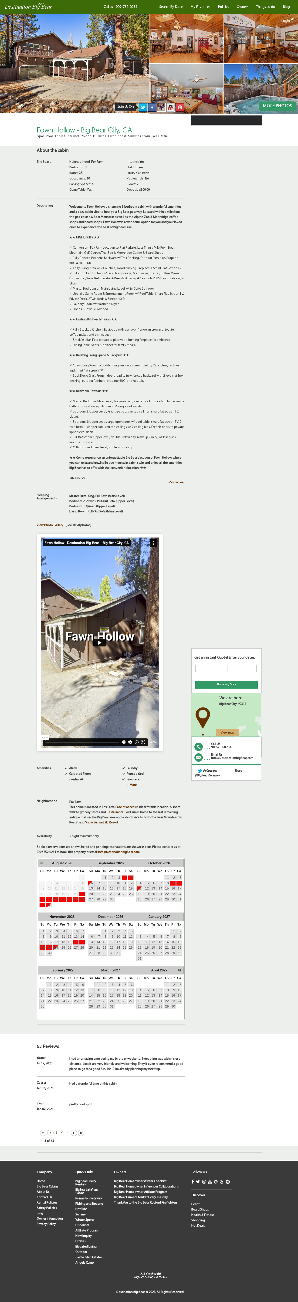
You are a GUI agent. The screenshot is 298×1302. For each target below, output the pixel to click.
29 (82, 899)
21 (98, 894)
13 (91, 888)
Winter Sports (84, 1220)
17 (118, 888)
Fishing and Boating (89, 1204)
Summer (81, 1214)
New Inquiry (83, 1236)
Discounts (82, 1225)
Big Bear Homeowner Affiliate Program (140, 1192)
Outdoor (81, 1252)
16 (112, 888)
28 (76, 899)
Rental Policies (47, 1202)
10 (118, 883)
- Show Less (177, 482)
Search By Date (171, 7)
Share (239, 771)
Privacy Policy (46, 1224)
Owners (242, 7)
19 (131, 888)
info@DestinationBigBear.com (119, 852)
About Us (43, 1192)
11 (124, 883)
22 (82, 894)
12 (131, 883)
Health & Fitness (202, 1215)
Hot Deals (198, 1226)
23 (42, 899)
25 (56, 899)
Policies (223, 7)
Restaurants (115, 812)
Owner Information (50, 1219)
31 (50, 905)
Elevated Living (86, 1246)
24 (50, 899)
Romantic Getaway (88, 1198)
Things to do (265, 7)
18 (124, 888)
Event (195, 1204)
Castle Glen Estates (88, 1257)
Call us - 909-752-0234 (120, 7)
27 (69, 899)
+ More (132, 785)
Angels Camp (84, 1263)
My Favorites (200, 7)
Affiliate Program (86, 1230)
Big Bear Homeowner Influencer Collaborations (146, 1186)
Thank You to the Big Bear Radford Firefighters (145, 1202)
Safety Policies (47, 1208)
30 (42, 905)
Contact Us (44, 1197)
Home (41, 1181)
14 (98, 888)
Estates (80, 1241)
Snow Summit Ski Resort (102, 822)
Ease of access (125, 807)
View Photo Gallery (50, 525)
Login (285, 21)
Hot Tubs (81, 1209)
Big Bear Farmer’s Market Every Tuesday (141, 1197)
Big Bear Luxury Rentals (85, 1183)
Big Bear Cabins (47, 1186)
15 (104, 888)
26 (63, 899)
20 (91, 894)
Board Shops (200, 1209)
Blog (286, 7)
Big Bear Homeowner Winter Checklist (140, 1181)
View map (227, 732)
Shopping (198, 1220)
